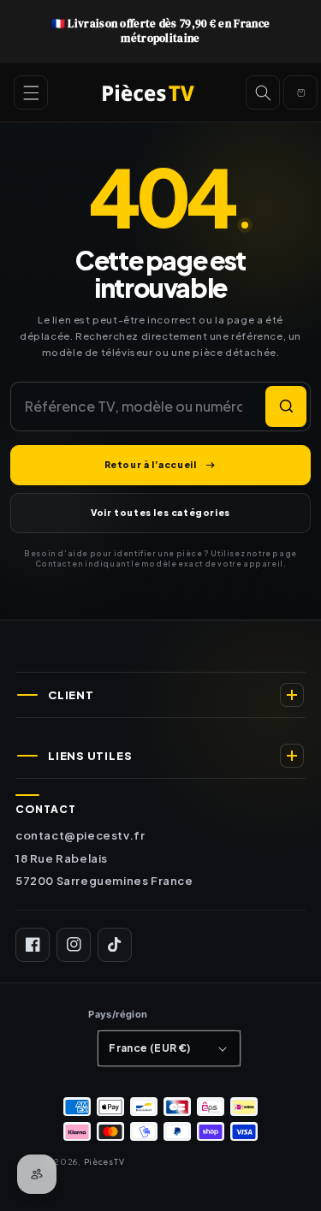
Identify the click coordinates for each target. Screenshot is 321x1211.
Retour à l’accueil (150, 464)
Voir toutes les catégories (160, 512)
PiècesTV (104, 1161)
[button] (31, 92)
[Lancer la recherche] (285, 406)
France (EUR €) (150, 1048)
